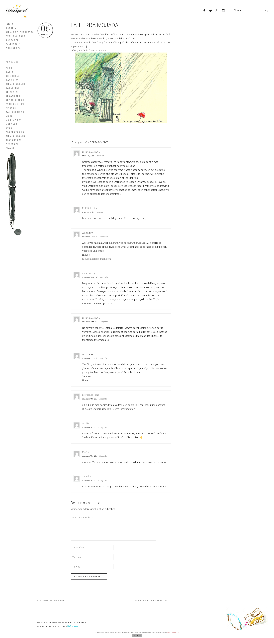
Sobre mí (12, 28)
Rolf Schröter (89, 208)
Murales (11, 124)
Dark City (12, 80)
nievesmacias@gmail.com (96, 258)
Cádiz (9, 72)
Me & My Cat (14, 120)
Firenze (11, 108)
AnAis (85, 423)
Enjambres (13, 96)
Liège (9, 116)
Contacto (12, 40)
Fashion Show (15, 104)
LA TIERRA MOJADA (94, 25)
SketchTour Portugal (14, 142)
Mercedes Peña (90, 394)
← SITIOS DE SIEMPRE (51, 601)
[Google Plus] (218, 11)
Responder (100, 156)
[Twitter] (212, 11)
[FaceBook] (206, 11)
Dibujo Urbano (16, 84)
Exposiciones (15, 100)
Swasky (86, 476)
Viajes (10, 148)
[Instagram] (225, 11)
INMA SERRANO (91, 151)
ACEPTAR (137, 636)
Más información (173, 632)
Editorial (12, 92)
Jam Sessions (15, 112)
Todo (9, 68)
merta (85, 451)
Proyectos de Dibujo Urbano (16, 134)
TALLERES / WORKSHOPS (13, 46)
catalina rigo (89, 273)
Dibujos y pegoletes (20, 32)
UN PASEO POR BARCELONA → (152, 601)
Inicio (10, 24)
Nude (9, 128)
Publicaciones (16, 36)
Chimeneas (13, 76)
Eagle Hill (13, 88)
